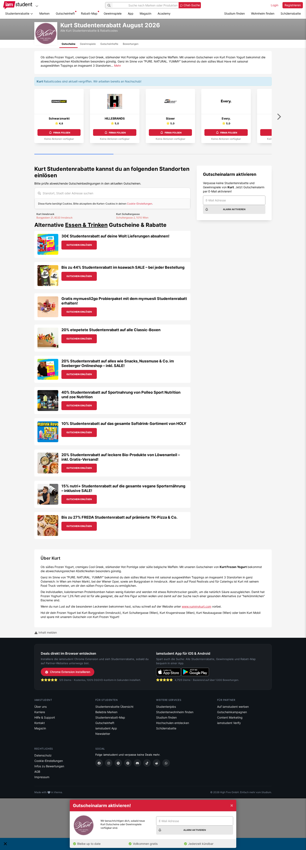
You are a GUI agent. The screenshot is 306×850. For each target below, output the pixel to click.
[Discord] (137, 763)
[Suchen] (109, 5)
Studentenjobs (166, 706)
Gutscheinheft (65, 13)
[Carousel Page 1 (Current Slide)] (73, 154)
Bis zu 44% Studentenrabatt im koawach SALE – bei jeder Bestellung (122, 267)
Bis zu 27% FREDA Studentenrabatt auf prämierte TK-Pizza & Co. (119, 517)
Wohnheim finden (262, 13)
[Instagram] (108, 763)
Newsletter (102, 733)
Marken (44, 13)
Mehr (117, 65)
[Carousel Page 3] (232, 154)
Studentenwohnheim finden (174, 712)
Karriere (39, 712)
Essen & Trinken (86, 225)
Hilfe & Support (44, 717)
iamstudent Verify (229, 723)
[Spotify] (118, 763)
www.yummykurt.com (196, 606)
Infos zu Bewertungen (49, 766)
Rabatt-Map (89, 13)
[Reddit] (156, 763)
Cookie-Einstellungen (139, 203)
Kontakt (39, 723)
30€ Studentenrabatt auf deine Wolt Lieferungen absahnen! (115, 236)
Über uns (40, 706)
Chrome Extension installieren (70, 672)
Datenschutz (43, 755)
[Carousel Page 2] (153, 154)
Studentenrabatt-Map (110, 717)
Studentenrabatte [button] (17, 13)
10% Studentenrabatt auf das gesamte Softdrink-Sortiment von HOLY (123, 423)
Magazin (145, 13)
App (130, 13)
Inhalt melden (47, 632)
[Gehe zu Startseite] (17, 5)
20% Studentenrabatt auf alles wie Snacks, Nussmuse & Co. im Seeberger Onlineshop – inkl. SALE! (117, 363)
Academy (164, 13)
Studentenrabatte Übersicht (114, 706)
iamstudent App (106, 728)
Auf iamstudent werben (233, 706)
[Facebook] (99, 763)
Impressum (41, 777)
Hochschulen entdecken (172, 723)
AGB (37, 771)
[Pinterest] (128, 763)
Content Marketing (230, 717)
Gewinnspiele (113, 13)
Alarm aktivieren (234, 209)
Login (274, 5)
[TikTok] (147, 763)
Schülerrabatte (291, 13)
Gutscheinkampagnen (232, 712)
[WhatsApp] (166, 763)
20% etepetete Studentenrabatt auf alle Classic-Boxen (110, 330)
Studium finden (234, 13)
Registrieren (293, 5)
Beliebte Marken (106, 712)
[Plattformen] (37, 6)
